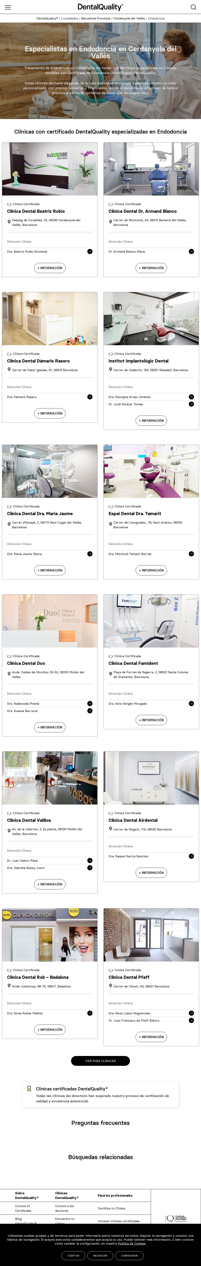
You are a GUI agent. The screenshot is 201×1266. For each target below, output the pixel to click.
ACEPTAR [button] (73, 1255)
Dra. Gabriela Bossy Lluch (25, 868)
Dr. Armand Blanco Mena (127, 251)
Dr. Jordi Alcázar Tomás (126, 404)
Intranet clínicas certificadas (119, 1221)
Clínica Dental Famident (133, 663)
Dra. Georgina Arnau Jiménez (130, 397)
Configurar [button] (129, 1255)
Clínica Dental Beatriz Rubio (36, 211)
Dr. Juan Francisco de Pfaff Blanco (134, 1020)
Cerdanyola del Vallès (129, 18)
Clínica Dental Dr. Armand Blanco (143, 211)
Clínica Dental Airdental (133, 820)
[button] (100, 1061)
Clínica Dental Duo (26, 663)
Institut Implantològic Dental (138, 361)
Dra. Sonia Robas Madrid (24, 1013)
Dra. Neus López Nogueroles (129, 1013)
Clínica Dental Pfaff (129, 977)
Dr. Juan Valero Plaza (22, 860)
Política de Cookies (132, 1243)
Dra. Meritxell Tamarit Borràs (130, 554)
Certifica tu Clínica (111, 1208)
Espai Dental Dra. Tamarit (135, 513)
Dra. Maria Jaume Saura (24, 554)
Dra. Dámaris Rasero (22, 397)
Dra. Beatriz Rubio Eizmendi (27, 251)
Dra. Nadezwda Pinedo (23, 703)
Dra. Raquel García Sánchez (129, 856)
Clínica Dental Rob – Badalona (38, 977)
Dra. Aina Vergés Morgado (128, 703)
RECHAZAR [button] (100, 1255)
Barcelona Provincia (95, 18)
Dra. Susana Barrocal (22, 711)
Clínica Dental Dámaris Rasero (38, 361)
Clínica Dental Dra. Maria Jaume (40, 513)
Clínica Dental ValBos (29, 820)
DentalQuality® (47, 18)
